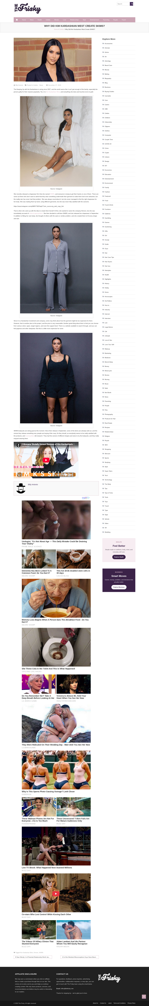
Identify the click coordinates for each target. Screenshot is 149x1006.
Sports (107, 458)
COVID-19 (108, 144)
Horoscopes (108, 296)
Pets (106, 410)
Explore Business (118, 587)
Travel (124, 20)
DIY (106, 165)
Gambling (108, 218)
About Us (95, 1003)
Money (107, 366)
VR (106, 528)
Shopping (108, 449)
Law (106, 323)
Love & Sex (108, 340)
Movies (56, 20)
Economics (108, 170)
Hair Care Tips (109, 257)
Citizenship (108, 122)
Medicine (107, 357)
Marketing (108, 353)
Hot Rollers (108, 301)
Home (24, 20)
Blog (106, 83)
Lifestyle (107, 336)
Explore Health (119, 557)
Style (84, 20)
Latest (109, 1003)
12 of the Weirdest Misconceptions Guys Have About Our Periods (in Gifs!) (80, 957)
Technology (108, 480)
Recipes (107, 427)
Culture (107, 157)
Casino (107, 104)
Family (107, 187)
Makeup (107, 349)
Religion (107, 436)
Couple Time (109, 139)
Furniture (108, 209)
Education (108, 174)
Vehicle (107, 519)
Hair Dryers (108, 261)
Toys (106, 501)
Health (40, 20)
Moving (107, 379)
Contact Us (103, 1003)
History (107, 283)
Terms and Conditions (120, 1003)
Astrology (108, 61)
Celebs (48, 20)
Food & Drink (109, 205)
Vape (106, 514)
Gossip (107, 240)
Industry (107, 309)
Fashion (107, 192)
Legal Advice (109, 327)
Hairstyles (108, 270)
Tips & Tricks (109, 493)
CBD (106, 109)
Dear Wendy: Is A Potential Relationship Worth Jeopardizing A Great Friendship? (34, 957)
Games (107, 222)
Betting (107, 74)
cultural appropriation (36, 213)
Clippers (107, 126)
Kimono (36, 952)
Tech (106, 475)
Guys (106, 248)
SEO (106, 445)
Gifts (106, 231)
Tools (106, 497)
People (107, 405)
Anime (107, 52)
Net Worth (108, 392)
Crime (107, 148)
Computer (108, 135)
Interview (107, 318)
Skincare (107, 453)
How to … (108, 305)
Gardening (108, 227)
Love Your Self (109, 344)
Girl (106, 235)
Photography (109, 414)
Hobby (107, 288)
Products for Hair (110, 419)
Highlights (108, 279)
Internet (107, 314)
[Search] (131, 4)
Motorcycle (108, 371)
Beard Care (108, 65)
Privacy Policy (131, 1003)
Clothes (107, 131)
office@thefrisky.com (67, 988)
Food (106, 200)
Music (106, 384)
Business (107, 87)
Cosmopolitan (29, 436)
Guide (107, 244)
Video (106, 523)
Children (107, 117)
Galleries (107, 213)
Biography (108, 78)
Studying (107, 462)
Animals (107, 48)
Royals (115, 20)
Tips (106, 488)
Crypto (107, 152)
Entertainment (94, 20)
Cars (106, 100)
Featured (108, 196)
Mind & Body (109, 362)
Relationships (74, 20)
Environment (109, 183)
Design (107, 161)
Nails (106, 388)
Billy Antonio (19, 85)
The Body (108, 484)
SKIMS (52, 194)
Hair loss (107, 266)
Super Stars (108, 471)
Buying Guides (109, 91)
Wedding (107, 532)
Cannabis (108, 96)
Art (106, 56)
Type (106, 510)
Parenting (106, 20)
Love (64, 20)
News (32, 20)
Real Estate (108, 423)
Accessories (108, 43)
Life (106, 331)
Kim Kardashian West (53, 92)
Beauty (107, 70)
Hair (106, 253)
